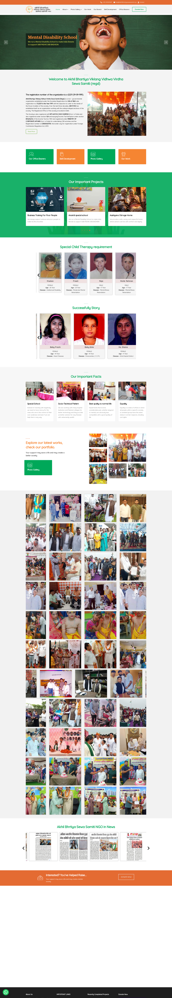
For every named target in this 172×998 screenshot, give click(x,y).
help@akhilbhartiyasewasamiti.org (125, 2)
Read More (31, 131)
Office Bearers (124, 9)
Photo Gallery (75, 9)
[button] (6, 992)
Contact (141, 2)
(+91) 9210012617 (107, 2)
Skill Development (110, 9)
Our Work (87, 9)
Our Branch (98, 9)
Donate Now (139, 9)
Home (58, 9)
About (65, 9)
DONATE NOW (126, 877)
